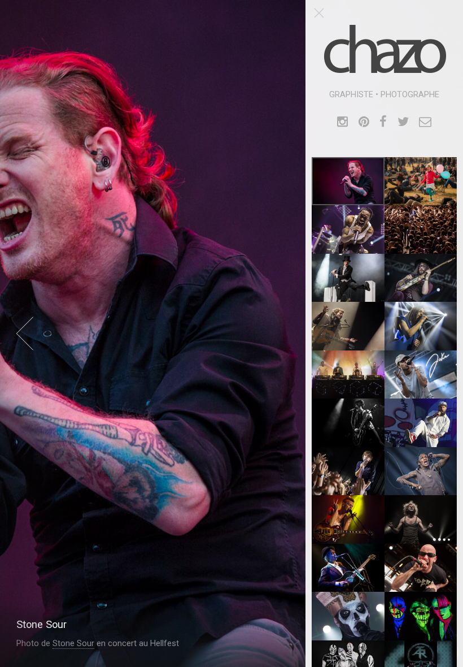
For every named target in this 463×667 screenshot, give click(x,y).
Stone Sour (73, 643)
